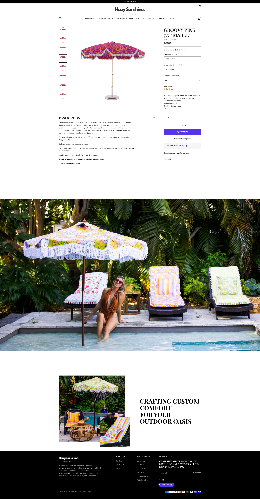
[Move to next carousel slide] (199, 364)
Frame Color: (171, 76)
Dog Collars (141, 469)
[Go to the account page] (196, 18)
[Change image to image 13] (63, 68)
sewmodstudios (170, 39)
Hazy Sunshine (75, 491)
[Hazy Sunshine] (130, 11)
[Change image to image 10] (63, 40)
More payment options (182, 139)
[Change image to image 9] (63, 30)
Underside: (173, 65)
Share (168, 159)
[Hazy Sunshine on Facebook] (197, 6)
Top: (170, 54)
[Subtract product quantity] (165, 118)
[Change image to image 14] (63, 77)
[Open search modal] (60, 18)
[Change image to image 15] (63, 86)
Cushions (141, 465)
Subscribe (197, 473)
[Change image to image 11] (63, 49)
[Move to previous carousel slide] (194, 364)
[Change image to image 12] (63, 58)
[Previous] (118, 1)
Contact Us (120, 465)
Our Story (119, 461)
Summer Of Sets (143, 476)
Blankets (140, 472)
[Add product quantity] (172, 118)
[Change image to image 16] (63, 96)
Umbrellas (141, 461)
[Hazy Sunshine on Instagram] (200, 6)
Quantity (167, 114)
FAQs (118, 469)
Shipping (167, 153)
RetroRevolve (142, 480)
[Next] (142, 1)
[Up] (63, 27)
